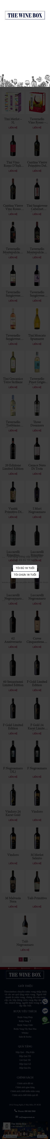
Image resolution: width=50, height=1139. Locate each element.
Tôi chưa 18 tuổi (25, 574)
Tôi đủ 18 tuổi (25, 568)
